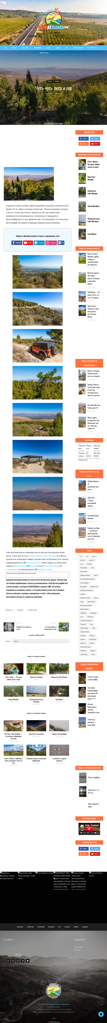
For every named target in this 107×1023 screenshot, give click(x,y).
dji (87, 556)
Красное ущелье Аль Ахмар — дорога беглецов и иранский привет (93, 278)
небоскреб (83, 613)
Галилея (57, 81)
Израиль (50, 81)
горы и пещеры (84, 583)
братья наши (83, 571)
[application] (89, 829)
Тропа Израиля (78, 48)
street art (91, 560)
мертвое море (91, 601)
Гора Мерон (59, 699)
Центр (58, 48)
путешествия (32, 610)
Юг (66, 48)
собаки (92, 643)
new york (82, 560)
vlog (81, 564)
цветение (93, 650)
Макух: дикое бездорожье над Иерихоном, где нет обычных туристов (93, 423)
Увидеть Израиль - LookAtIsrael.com (60, 1004)
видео (95, 575)
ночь (81, 617)
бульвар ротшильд (85, 575)
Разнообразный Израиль (93, 517)
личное (96, 598)
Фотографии (83, 568)
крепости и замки (85, 598)
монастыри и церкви (85, 605)
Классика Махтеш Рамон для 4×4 (94, 406)
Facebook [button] (8, 641)
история (82, 594)
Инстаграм (21, 566)
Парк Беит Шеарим (36, 677)
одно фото (90, 617)
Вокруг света (44, 53)
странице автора (51, 566)
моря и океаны (84, 609)
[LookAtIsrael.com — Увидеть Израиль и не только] (53, 18)
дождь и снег (94, 586)
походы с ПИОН (84, 632)
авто (92, 568)
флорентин (83, 650)
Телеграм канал (33, 562)
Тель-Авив (25, 48)
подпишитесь (12, 569)
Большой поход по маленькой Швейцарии (36, 759)
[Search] (102, 47)
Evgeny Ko (49, 93)
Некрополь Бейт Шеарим (59, 677)
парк (91, 624)
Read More (18, 954)
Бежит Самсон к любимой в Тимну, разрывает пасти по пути (13, 760)
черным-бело (83, 654)
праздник (82, 635)
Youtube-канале (44, 569)
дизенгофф (83, 586)
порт (94, 628)
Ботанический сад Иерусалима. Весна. (50, 628)
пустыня (82, 639)
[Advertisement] (36, 147)
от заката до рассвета (86, 620)
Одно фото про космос (36, 734)
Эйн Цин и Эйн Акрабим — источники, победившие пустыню (13, 736)
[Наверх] (101, 1014)
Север (48, 48)
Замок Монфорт (13, 699)
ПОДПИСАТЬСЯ (54, 885)
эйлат (93, 654)
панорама (83, 624)
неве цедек (93, 613)
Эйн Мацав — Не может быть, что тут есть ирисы (94, 295)
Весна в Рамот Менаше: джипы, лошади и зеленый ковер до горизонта (93, 259)
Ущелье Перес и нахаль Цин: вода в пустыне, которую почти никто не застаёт (94, 390)
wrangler (9, 610)
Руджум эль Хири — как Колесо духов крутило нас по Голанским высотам (94, 533)
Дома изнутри (78, 947)
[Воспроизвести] (81, 833)
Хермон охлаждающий (59, 734)
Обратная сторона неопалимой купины (92, 501)
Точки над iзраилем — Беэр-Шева (92, 722)
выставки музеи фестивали (87, 579)
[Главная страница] (6, 47)
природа (20, 610)
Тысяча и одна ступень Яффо (93, 678)
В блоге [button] (16, 641)
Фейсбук (33, 566)
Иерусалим (37, 48)
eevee (93, 556)
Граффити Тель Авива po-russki (24, 628)
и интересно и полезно (86, 590)
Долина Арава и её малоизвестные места (93, 485)
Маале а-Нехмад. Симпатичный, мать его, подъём (94, 373)
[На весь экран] (98, 833)
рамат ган (82, 643)
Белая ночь (77, 950)
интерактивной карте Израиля (42, 556)
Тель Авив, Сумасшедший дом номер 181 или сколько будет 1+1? (93, 693)
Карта (14, 48)
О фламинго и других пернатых (59, 759)
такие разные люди (85, 647)
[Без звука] (95, 833)
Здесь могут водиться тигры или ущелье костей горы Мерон (93, 311)
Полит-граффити (94, 777)
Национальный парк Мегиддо (36, 700)
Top (54, 1018)
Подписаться (84, 460)
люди (81, 601)
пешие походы (84, 628)
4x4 (81, 556)
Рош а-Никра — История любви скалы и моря (13, 678)
